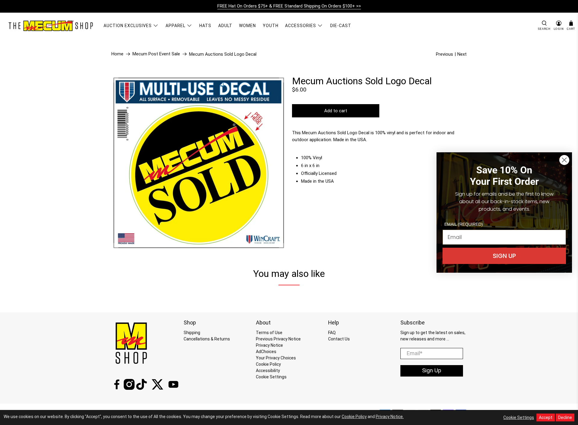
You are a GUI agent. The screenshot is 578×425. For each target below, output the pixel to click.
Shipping (192, 332)
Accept (545, 417)
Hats (205, 25)
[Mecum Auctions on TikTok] (141, 388)
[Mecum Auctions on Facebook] (116, 388)
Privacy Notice (269, 345)
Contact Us (339, 339)
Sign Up (431, 370)
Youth (270, 25)
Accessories (300, 25)
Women (247, 25)
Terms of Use (269, 332)
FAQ (332, 332)
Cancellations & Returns (207, 339)
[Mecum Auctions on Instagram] (129, 388)
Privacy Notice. (390, 416)
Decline (565, 417)
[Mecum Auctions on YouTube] (173, 388)
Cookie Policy (268, 364)
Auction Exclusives (128, 25)
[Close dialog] (564, 160)
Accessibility (268, 370)
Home (117, 54)
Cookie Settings (271, 376)
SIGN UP (504, 256)
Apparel (175, 25)
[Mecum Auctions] (51, 25)
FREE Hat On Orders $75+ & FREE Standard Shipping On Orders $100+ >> (289, 6)
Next (462, 54)
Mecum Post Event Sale (156, 54)
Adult (225, 25)
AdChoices (266, 351)
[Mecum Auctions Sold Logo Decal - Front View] (198, 163)
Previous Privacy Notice (278, 339)
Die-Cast (340, 25)
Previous (444, 54)
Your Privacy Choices (276, 357)
